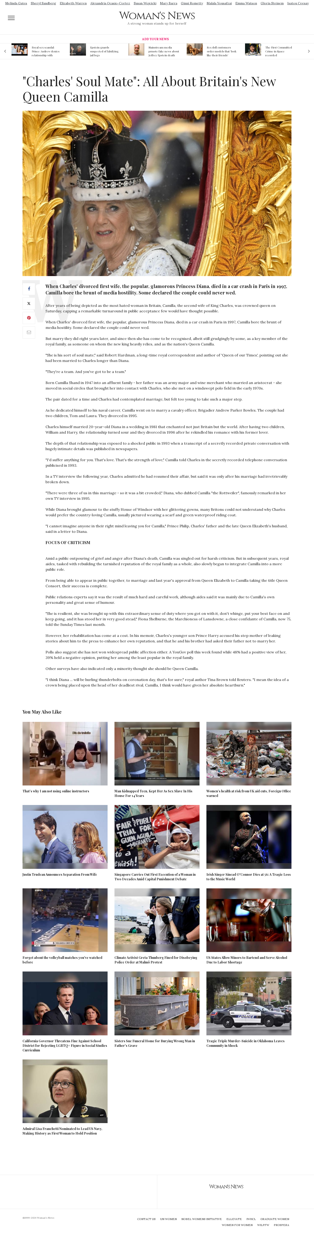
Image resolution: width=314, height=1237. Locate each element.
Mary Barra (168, 3)
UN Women (168, 1219)
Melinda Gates (16, 3)
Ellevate (234, 1219)
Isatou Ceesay (298, 3)
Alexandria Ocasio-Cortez (110, 3)
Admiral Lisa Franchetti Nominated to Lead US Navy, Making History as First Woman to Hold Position (62, 1131)
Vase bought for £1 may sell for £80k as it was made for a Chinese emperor (280, 51)
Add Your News (155, 39)
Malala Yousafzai (219, 3)
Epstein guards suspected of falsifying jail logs (46, 51)
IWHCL (251, 1219)
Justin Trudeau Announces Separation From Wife (60, 874)
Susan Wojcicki (145, 3)
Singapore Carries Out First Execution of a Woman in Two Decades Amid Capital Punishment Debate (155, 876)
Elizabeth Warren (73, 3)
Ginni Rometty (192, 3)
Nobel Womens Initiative (201, 1219)
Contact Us (146, 1219)
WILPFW (263, 1225)
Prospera (281, 1225)
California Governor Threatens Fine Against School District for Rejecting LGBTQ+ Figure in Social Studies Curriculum (65, 1045)
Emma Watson (246, 3)
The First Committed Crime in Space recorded (220, 51)
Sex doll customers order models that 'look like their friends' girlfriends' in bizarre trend (163, 51)
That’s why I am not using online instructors (56, 791)
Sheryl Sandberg (43, 3)
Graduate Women (274, 1219)
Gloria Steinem (272, 3)
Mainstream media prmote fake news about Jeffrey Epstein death (105, 51)
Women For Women (237, 1225)
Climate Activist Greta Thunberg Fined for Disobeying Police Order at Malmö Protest (155, 959)
